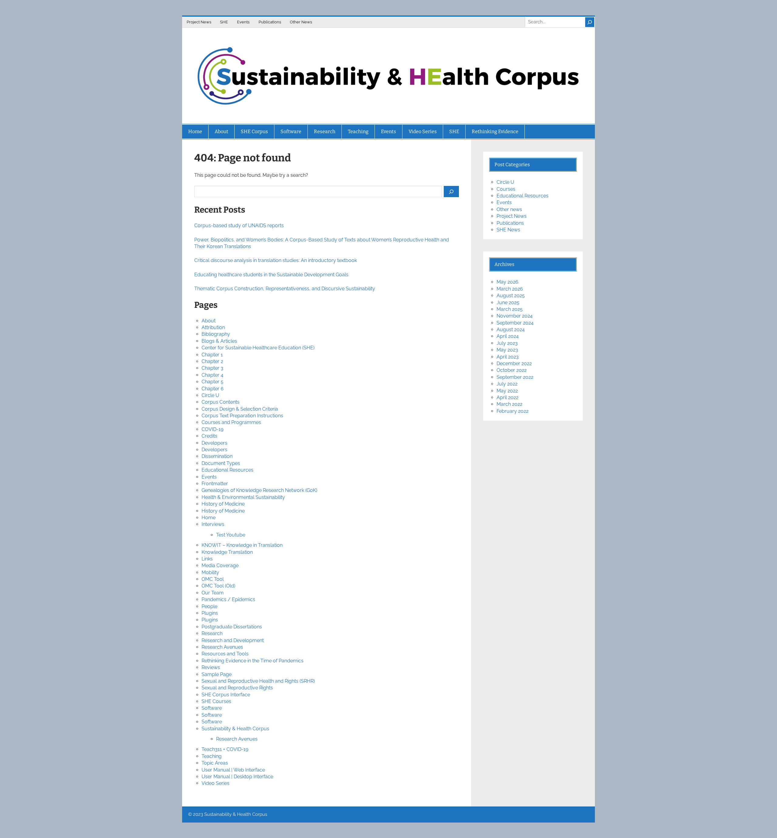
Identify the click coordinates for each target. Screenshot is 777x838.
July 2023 (507, 343)
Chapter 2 (212, 361)
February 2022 (512, 411)
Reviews (211, 667)
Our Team (213, 593)
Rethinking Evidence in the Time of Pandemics (253, 661)
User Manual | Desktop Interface (237, 776)
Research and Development (233, 640)
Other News (301, 22)
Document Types (221, 463)
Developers (214, 443)
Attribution (213, 327)
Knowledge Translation (227, 552)
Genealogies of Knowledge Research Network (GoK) (259, 490)
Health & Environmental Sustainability (243, 497)
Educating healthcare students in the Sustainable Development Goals (271, 275)
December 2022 (514, 363)
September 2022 (515, 377)
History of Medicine (223, 504)
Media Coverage (220, 565)
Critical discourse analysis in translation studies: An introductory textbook (275, 260)
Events (243, 22)
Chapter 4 (212, 375)
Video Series (215, 783)
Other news (509, 209)
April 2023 (508, 357)
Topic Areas (215, 763)
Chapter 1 (212, 355)
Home (208, 517)
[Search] (589, 22)
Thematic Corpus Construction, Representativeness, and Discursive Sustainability (284, 288)
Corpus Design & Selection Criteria (240, 409)
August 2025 (511, 295)
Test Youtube (230, 535)
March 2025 (510, 309)
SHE (224, 22)
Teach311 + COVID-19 (225, 749)
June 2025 (508, 302)
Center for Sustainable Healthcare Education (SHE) (258, 348)
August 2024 (511, 329)
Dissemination (217, 456)
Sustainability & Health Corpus (235, 729)
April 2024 (508, 336)
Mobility (210, 572)
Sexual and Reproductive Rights (237, 688)
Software (212, 708)
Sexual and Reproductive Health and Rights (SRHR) (258, 681)
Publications (270, 22)
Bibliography (216, 334)
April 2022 (507, 397)
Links (207, 559)
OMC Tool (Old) (218, 586)
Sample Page (217, 674)
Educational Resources (227, 470)
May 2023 (507, 350)
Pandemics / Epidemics (228, 599)
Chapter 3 (212, 368)
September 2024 (515, 323)
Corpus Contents (220, 402)
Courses (506, 189)
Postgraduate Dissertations (232, 627)
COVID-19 (212, 429)
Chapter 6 (213, 389)
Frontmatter (215, 483)
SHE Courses (216, 701)
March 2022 (509, 404)
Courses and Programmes (231, 422)
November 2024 (515, 316)
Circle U (210, 395)
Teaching (212, 756)
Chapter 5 (212, 382)
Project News (199, 22)
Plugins (210, 613)
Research (212, 633)
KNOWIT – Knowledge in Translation (242, 545)
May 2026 (507, 282)
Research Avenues (222, 647)
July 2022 (507, 384)
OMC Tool (213, 579)
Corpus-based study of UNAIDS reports (239, 225)
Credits (209, 436)
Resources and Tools (225, 654)
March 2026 (510, 289)
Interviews (213, 524)
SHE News (508, 230)
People (209, 606)
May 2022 (507, 391)
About (208, 321)
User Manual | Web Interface (233, 770)
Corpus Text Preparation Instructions (242, 416)
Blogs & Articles (219, 341)
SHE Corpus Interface (226, 695)
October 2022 (512, 370)
